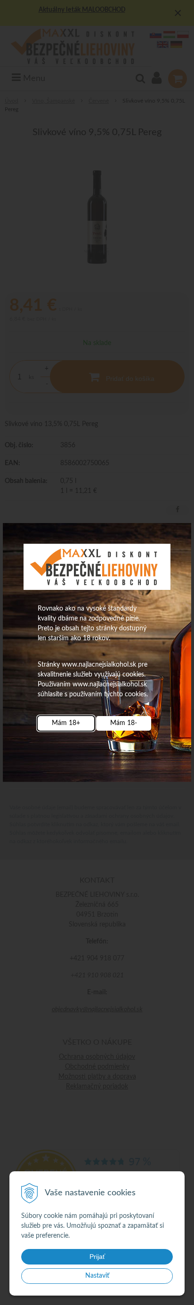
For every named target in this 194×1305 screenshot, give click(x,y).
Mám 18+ (66, 723)
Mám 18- (123, 723)
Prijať (97, 1256)
